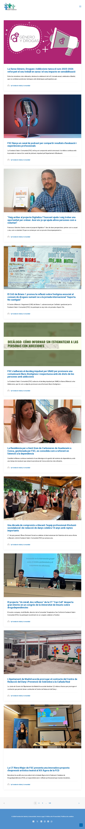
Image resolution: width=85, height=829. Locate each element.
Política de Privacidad (53, 816)
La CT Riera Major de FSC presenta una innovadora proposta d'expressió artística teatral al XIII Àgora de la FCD (38, 769)
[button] (80, 6)
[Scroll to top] (81, 825)
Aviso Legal (41, 816)
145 (50, 803)
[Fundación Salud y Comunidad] (11, 6)
